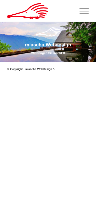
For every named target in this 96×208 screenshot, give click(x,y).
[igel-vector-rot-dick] (40, 11)
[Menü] (81, 11)
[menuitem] (81, 11)
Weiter (91, 37)
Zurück (4, 37)
